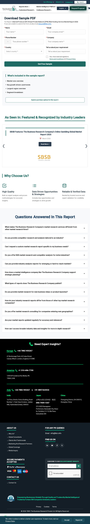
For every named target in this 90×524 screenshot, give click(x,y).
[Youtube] (52, 445)
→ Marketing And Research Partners (19, 444)
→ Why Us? (10, 434)
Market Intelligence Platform (46, 6)
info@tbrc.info (56, 433)
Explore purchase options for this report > (45, 100)
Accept (66, 520)
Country (7, 47)
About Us (59, 2)
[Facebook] (57, 445)
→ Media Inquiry (12, 450)
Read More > (46, 144)
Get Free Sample (45, 64)
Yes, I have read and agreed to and (62, 58)
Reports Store (24, 6)
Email (48, 28)
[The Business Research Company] (10, 8)
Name (7, 28)
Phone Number (10, 37)
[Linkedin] (47, 445)
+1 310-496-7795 (25, 370)
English (61, 8)
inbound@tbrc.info (44, 24)
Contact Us (69, 2)
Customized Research (26, 10)
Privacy (38, 507)
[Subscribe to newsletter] (78, 466)
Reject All (79, 520)
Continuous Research (43, 10)
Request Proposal (78, 8)
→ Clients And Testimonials (16, 440)
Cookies (46, 507)
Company (50, 37)
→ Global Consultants (14, 437)
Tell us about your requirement (57, 47)
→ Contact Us (11, 483)
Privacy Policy (71, 59)
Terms (54, 507)
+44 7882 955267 (24, 351)
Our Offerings (48, 2)
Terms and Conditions (56, 59)
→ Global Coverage (13, 447)
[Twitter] (62, 445)
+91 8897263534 (41, 390)
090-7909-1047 (42, 403)
